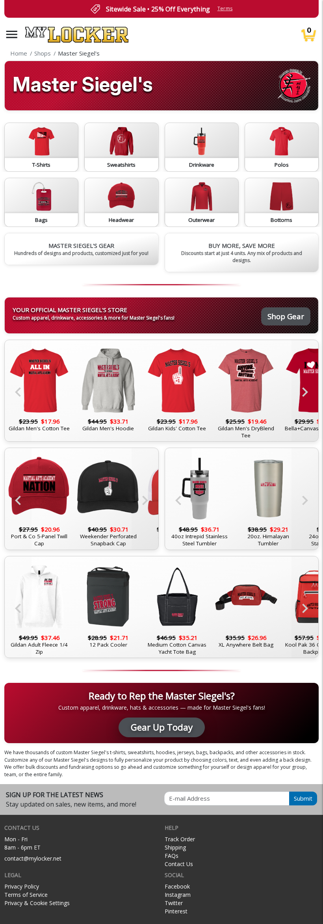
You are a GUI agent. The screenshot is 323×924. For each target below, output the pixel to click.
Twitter (174, 903)
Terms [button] (225, 8)
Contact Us (179, 864)
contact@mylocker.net (32, 858)
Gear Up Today (162, 727)
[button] (11, 34)
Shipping (175, 847)
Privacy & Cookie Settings (37, 903)
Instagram (178, 894)
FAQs (171, 855)
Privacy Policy (21, 886)
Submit (303, 798)
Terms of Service (26, 894)
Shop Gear (285, 316)
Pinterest (176, 911)
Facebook (177, 886)
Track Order (180, 839)
